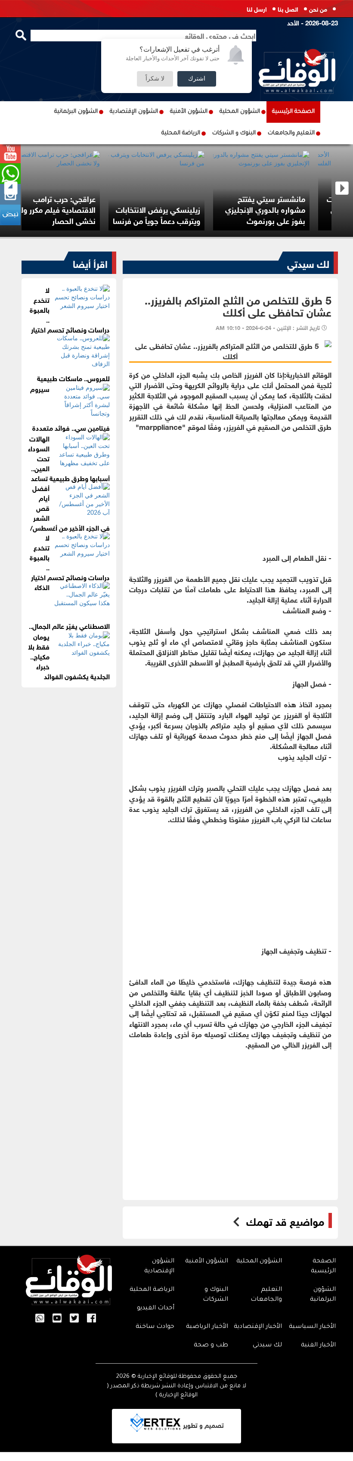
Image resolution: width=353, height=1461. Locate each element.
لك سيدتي (308, 263)
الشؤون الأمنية (188, 112)
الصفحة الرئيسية (293, 112)
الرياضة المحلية (180, 133)
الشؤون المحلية (240, 112)
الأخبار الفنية (318, 1345)
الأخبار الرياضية (207, 1327)
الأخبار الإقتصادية (258, 1327)
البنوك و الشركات (234, 133)
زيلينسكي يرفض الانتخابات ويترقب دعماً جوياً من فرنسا (176, 214)
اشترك (196, 79)
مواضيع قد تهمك (285, 1220)
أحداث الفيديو (155, 1308)
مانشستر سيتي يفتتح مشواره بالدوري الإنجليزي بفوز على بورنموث (285, 209)
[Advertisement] (230, 492)
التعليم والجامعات (291, 133)
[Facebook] (91, 1319)
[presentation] (11, 188)
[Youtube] (57, 1319)
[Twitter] (74, 1319)
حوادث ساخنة (155, 1327)
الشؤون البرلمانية (76, 112)
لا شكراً (155, 79)
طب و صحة (211, 1345)
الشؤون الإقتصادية (134, 112)
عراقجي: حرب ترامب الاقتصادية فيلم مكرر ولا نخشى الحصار (77, 209)
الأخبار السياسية (312, 1327)
